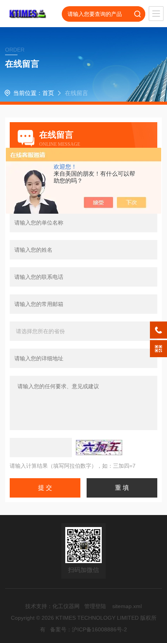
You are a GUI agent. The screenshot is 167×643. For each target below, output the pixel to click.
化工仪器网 (66, 606)
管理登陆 (95, 606)
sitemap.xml (127, 606)
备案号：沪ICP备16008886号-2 (88, 629)
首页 (48, 93)
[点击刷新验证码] (99, 447)
